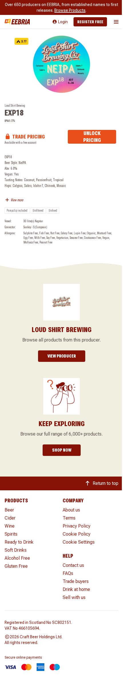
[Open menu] (116, 22)
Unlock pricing (92, 136)
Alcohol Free (17, 558)
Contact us (73, 565)
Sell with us (74, 597)
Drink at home (76, 589)
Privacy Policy (76, 526)
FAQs (68, 573)
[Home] (17, 21)
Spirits (11, 534)
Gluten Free (16, 566)
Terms (69, 518)
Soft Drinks (16, 550)
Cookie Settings (79, 542)
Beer (9, 510)
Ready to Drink (19, 542)
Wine (10, 526)
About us (71, 510)
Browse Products (70, 10)
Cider (10, 518)
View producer (61, 356)
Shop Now (61, 450)
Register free (90, 21)
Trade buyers (76, 581)
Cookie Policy (76, 534)
